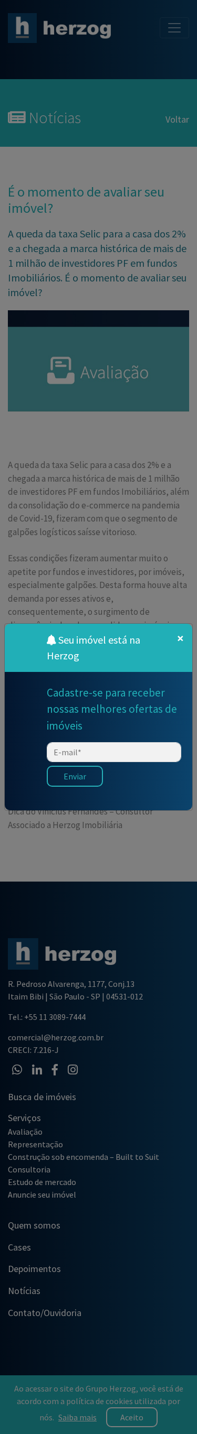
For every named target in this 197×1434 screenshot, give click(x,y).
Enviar (75, 776)
